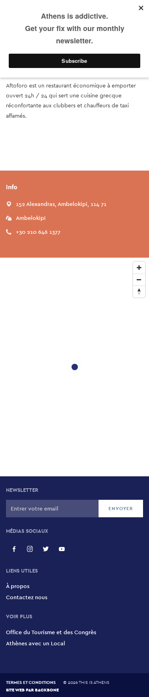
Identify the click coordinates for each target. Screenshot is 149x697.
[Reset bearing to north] (139, 291)
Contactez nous (26, 597)
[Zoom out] (139, 279)
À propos (17, 586)
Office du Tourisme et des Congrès (51, 632)
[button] (61, 204)
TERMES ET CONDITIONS (31, 682)
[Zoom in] (139, 268)
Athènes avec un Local (35, 643)
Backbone (47, 690)
